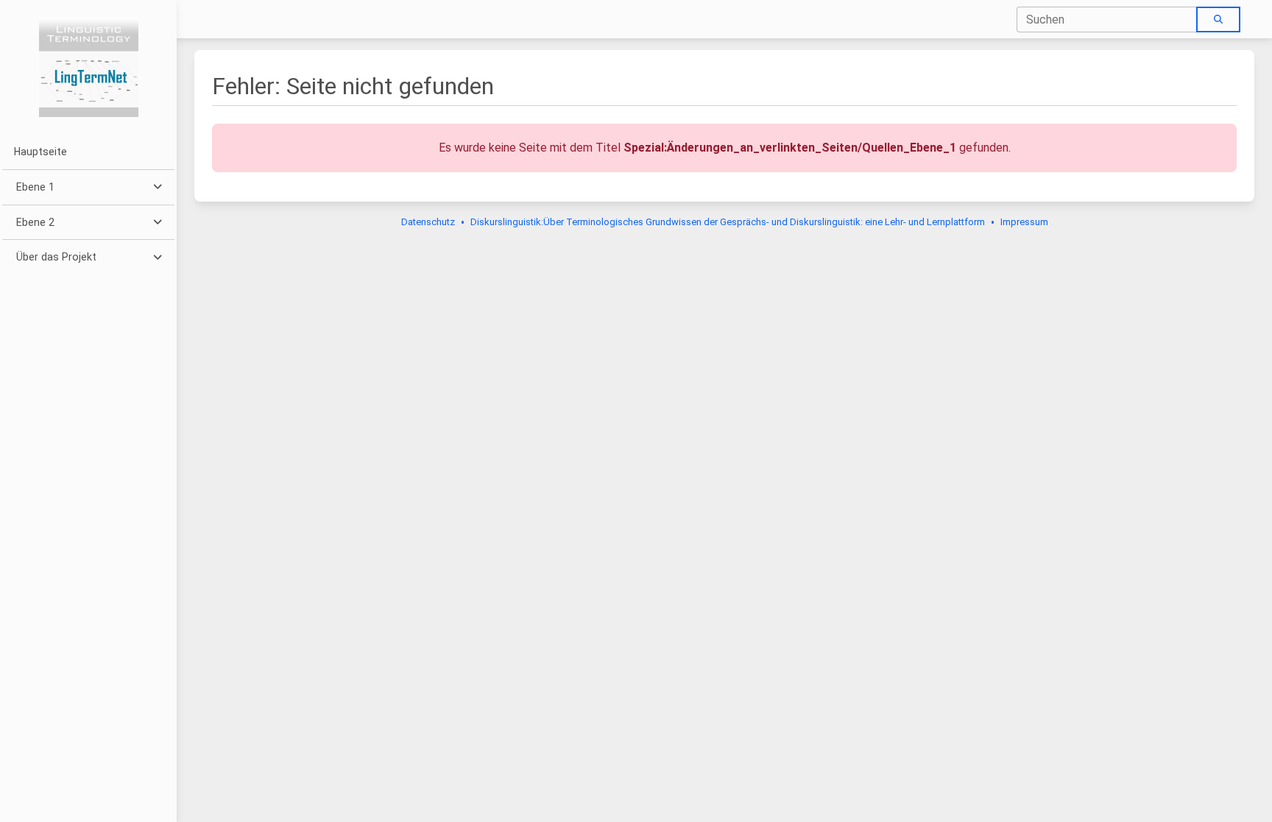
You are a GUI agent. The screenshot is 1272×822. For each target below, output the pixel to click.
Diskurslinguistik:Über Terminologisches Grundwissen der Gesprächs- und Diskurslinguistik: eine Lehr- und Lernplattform (727, 221)
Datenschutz (428, 221)
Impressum (1024, 221)
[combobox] (1107, 19)
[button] (88, 187)
